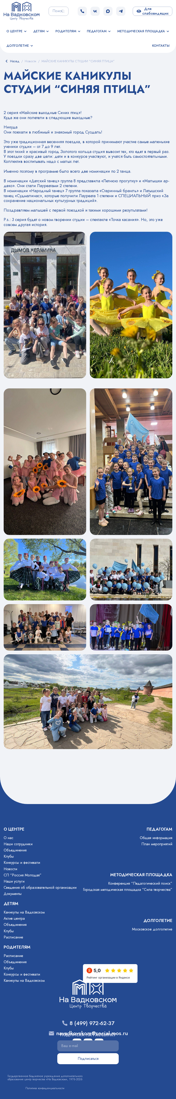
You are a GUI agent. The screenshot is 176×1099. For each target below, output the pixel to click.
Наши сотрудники (18, 844)
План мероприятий (156, 844)
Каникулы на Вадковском (24, 912)
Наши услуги (14, 881)
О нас (8, 837)
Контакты (161, 45)
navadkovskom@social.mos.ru (92, 1033)
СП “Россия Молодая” (22, 875)
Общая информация (156, 837)
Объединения (15, 850)
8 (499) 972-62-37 (92, 1023)
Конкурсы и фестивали (22, 862)
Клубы (9, 856)
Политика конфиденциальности (44, 1088)
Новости (10, 869)
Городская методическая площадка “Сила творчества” (127, 889)
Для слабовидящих (155, 11)
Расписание (13, 937)
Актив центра (14, 918)
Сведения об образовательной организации (40, 887)
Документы (13, 893)
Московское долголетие (152, 929)
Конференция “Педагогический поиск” (140, 883)
